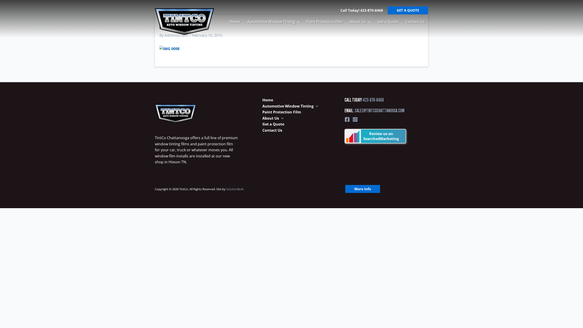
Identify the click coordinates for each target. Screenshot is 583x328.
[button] (297, 22)
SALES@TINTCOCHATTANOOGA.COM (379, 111)
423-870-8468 (373, 100)
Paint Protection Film (325, 21)
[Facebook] (347, 119)
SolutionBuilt (235, 189)
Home (235, 21)
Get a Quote (388, 21)
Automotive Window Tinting (271, 21)
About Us (358, 21)
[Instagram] (355, 119)
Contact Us (415, 21)
